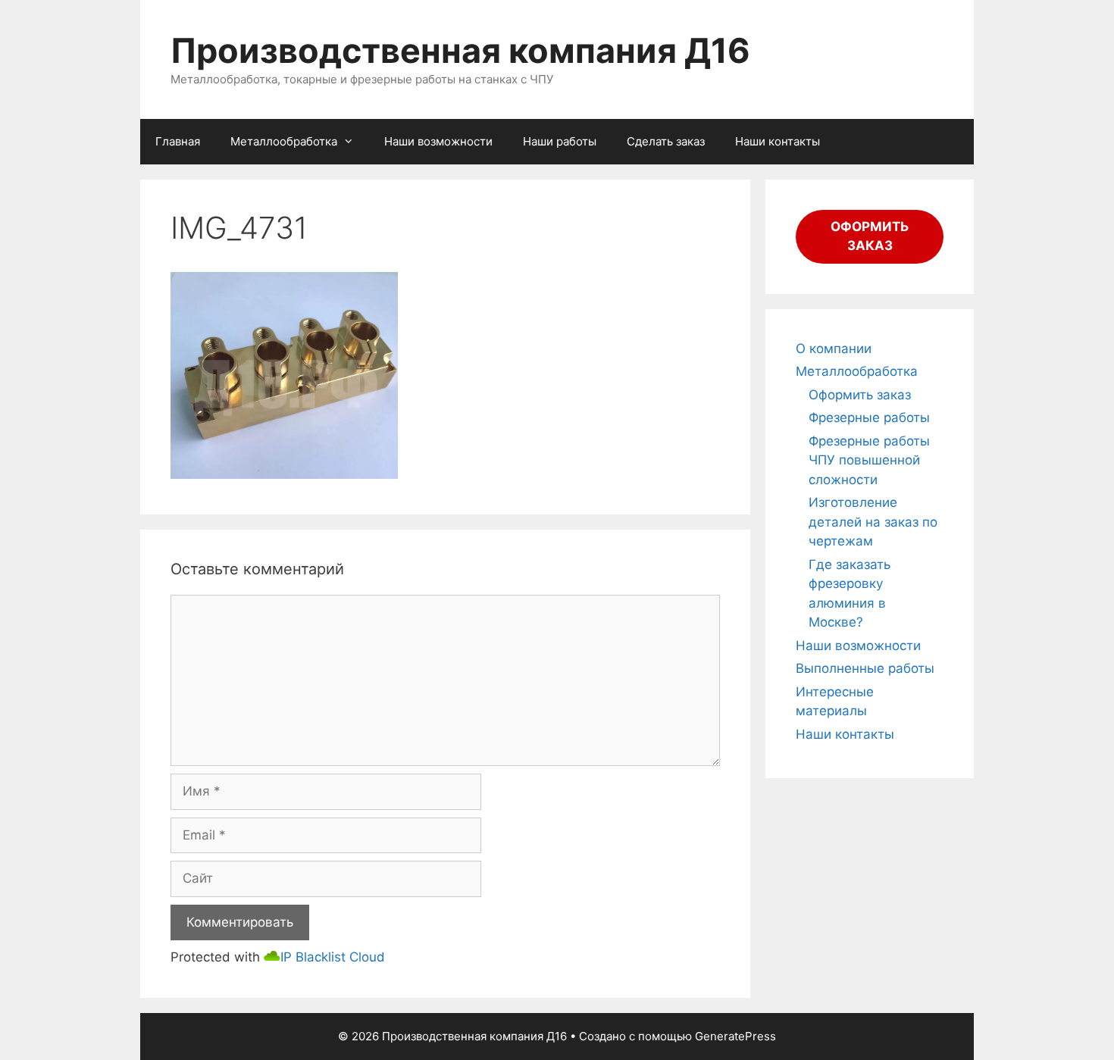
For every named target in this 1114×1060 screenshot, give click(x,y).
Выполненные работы (865, 668)
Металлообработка (283, 141)
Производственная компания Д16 (460, 50)
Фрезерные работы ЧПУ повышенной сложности (869, 460)
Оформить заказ (860, 394)
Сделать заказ (666, 141)
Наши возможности (438, 141)
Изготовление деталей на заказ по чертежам (873, 522)
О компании (833, 348)
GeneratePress (735, 1036)
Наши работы (559, 141)
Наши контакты (777, 141)
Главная (177, 141)
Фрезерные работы (869, 417)
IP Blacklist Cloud (332, 957)
